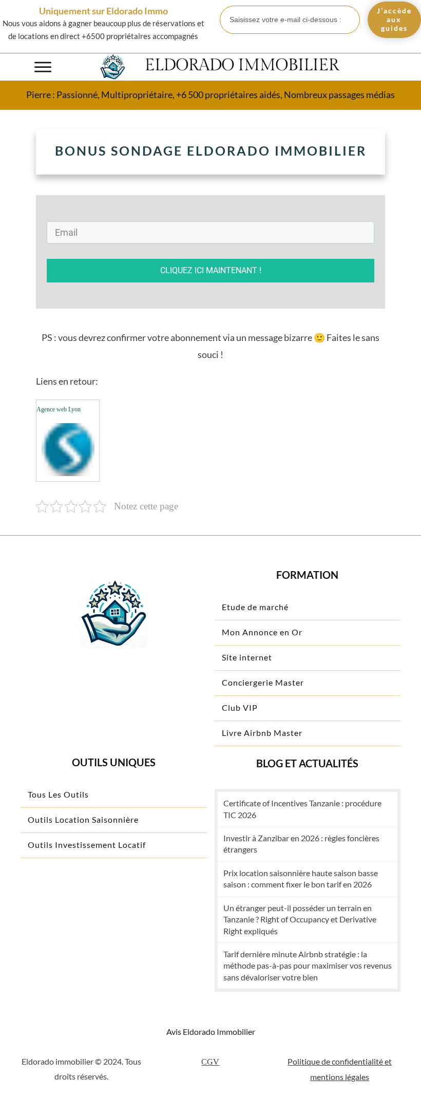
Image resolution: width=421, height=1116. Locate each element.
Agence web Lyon (58, 409)
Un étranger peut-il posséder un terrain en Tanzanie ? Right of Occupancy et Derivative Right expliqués (299, 919)
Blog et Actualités (307, 763)
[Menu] (42, 67)
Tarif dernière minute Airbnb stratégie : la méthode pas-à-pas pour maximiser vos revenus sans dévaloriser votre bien (307, 965)
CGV (210, 1061)
